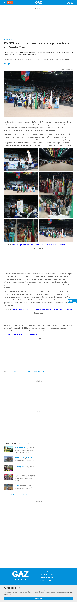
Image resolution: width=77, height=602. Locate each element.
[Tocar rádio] (69, 2)
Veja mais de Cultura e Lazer (19, 495)
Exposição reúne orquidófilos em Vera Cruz (25, 467)
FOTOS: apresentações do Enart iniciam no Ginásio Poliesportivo (39, 245)
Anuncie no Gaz (44, 572)
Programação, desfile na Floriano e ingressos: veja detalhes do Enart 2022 (42, 309)
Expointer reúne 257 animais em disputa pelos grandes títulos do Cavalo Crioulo (25, 487)
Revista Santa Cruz (45, 580)
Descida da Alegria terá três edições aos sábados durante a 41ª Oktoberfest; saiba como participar (26, 477)
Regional (27, 371)
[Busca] (66, 2)
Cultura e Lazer (17, 371)
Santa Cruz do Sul (38, 371)
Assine (10, 2)
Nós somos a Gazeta (46, 574)
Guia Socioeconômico (46, 577)
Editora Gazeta (44, 583)
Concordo (38, 598)
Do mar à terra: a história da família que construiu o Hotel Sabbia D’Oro (26, 458)
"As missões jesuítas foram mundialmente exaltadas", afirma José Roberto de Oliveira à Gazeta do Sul (25, 449)
